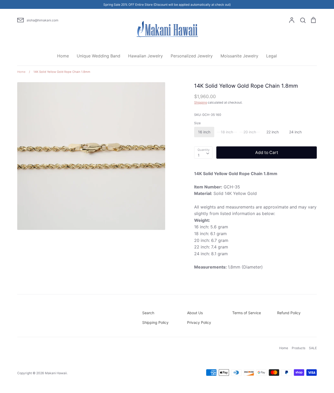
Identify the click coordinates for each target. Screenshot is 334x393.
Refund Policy (289, 313)
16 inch (204, 132)
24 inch (295, 132)
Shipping (200, 102)
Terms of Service (246, 313)
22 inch (272, 132)
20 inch (249, 132)
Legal (271, 55)
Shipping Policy (155, 322)
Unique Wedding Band (98, 55)
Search (148, 313)
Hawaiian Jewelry (145, 55)
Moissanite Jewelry (239, 55)
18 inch (227, 132)
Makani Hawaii (56, 373)
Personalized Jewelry (192, 55)
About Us (195, 313)
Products (298, 348)
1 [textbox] (199, 155)
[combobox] (203, 152)
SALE (313, 348)
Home (63, 55)
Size (197, 123)
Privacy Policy (199, 322)
